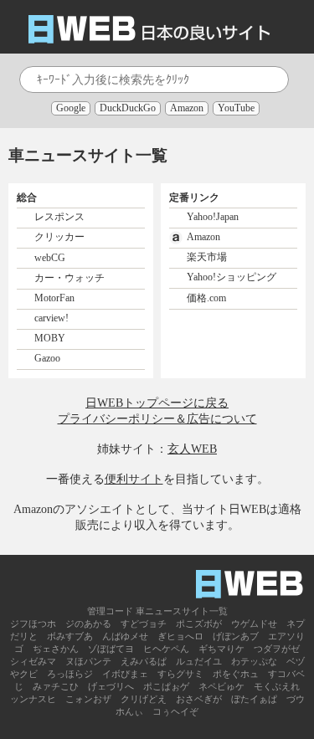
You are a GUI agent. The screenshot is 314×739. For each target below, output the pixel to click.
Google (70, 108)
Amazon (186, 108)
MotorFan (54, 298)
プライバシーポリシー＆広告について (157, 418)
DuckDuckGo (128, 108)
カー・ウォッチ (69, 278)
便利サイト (134, 478)
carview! (51, 318)
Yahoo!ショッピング (231, 277)
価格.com (206, 298)
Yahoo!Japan (213, 217)
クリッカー (59, 237)
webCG (49, 257)
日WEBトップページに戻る (157, 402)
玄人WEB (192, 448)
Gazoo (47, 358)
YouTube (236, 108)
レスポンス (59, 217)
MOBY (49, 338)
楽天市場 (207, 257)
